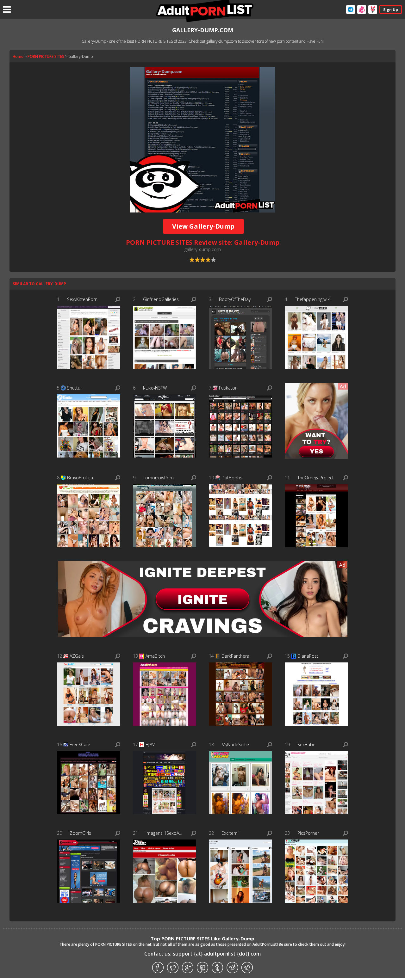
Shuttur (74, 388)
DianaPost (307, 656)
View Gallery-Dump (203, 226)
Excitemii (230, 833)
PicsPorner (308, 833)
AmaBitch (155, 656)
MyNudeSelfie (235, 744)
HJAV (150, 744)
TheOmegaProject (315, 478)
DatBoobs (231, 478)
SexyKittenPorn (82, 299)
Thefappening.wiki (313, 299)
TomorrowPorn (158, 478)
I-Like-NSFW (155, 388)
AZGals (77, 656)
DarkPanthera (235, 656)
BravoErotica (80, 478)
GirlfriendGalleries (161, 299)
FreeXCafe (80, 744)
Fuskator (228, 388)
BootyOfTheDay (235, 299)
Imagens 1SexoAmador (165, 833)
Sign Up (390, 9)
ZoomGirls (80, 833)
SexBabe (306, 744)
